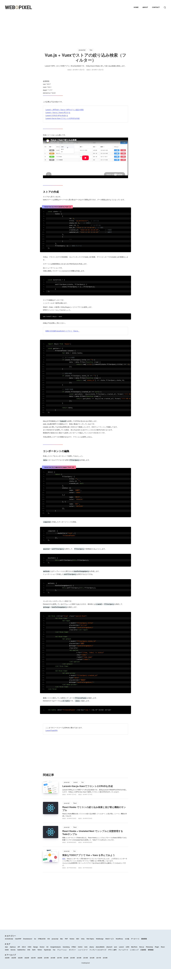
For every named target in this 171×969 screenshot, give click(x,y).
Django (35, 947)
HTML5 (74, 947)
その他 (127, 939)
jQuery (92, 947)
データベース (135, 939)
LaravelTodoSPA (51, 730)
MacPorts (134, 947)
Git (47, 947)
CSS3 (29, 947)
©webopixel (85, 963)
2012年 (92, 958)
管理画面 (150, 950)
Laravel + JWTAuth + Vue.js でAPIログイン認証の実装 (65, 109)
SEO (77, 939)
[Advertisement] (85, 29)
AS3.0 (24, 947)
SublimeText (21, 950)
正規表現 (143, 950)
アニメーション (62, 950)
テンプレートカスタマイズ (98, 950)
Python (72, 939)
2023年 (20, 958)
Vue (91, 50)
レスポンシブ (134, 950)
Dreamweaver (27, 939)
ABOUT (145, 7)
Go (35, 939)
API (19, 947)
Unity (83, 939)
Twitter (40, 950)
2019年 (46, 958)
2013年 (85, 958)
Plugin (157, 947)
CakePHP (18, 939)
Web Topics (90, 939)
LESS (127, 947)
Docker (42, 947)
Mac (61, 939)
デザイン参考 (112, 950)
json (115, 947)
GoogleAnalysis (55, 947)
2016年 (66, 958)
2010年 (105, 958)
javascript (82, 50)
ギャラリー (72, 950)
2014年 (79, 958)
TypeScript (47, 950)
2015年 (72, 958)
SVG (28, 950)
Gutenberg (66, 947)
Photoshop (149, 947)
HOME (136, 7)
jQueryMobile (100, 947)
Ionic (86, 947)
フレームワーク (123, 950)
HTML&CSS (41, 939)
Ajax (6, 947)
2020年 (40, 958)
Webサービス (109, 939)
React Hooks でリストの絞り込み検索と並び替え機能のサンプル (94, 809)
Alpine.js (13, 947)
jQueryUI (109, 947)
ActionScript (9, 939)
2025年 (7, 958)
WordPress (119, 939)
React (75, 803)
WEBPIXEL (18, 7)
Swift (34, 950)
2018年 (53, 958)
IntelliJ (80, 947)
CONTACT (156, 7)
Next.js (141, 947)
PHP (66, 939)
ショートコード (83, 950)
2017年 (59, 958)
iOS (48, 939)
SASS (7, 950)
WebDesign (99, 939)
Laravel (75, 782)
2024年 (13, 958)
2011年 (98, 958)
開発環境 (144, 939)
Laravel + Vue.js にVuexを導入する (58, 112)
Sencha (13, 950)
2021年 (33, 958)
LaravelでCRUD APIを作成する (57, 115)
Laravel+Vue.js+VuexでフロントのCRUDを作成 (62, 118)
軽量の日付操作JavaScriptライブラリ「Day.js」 (62, 331)
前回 (63, 858)
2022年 (27, 958)
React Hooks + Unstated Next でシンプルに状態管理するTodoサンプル (92, 832)
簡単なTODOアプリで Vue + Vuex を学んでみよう (88, 855)
